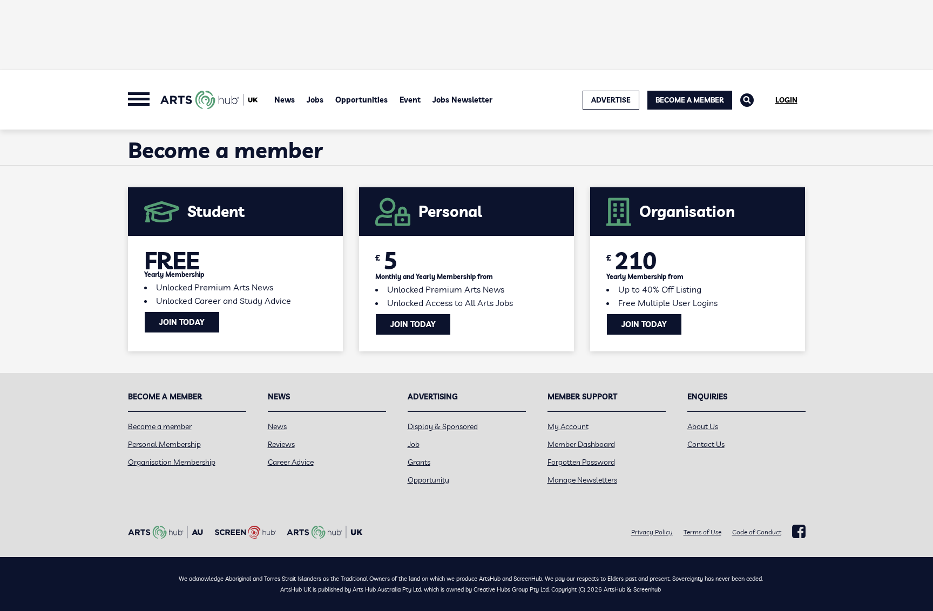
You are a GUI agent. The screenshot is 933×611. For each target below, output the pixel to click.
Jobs (315, 100)
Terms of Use (702, 532)
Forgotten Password (581, 462)
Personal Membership (164, 444)
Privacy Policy (652, 532)
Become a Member (689, 100)
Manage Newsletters (582, 480)
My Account (568, 426)
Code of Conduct (756, 532)
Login (786, 100)
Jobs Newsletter (462, 100)
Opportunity (428, 480)
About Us (702, 426)
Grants (419, 462)
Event (410, 100)
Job (414, 444)
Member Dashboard (581, 444)
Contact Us (706, 444)
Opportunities (361, 100)
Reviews (281, 444)
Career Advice (291, 462)
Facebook (799, 532)
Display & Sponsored (443, 426)
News (284, 100)
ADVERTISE (611, 100)
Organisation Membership (171, 462)
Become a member (160, 426)
